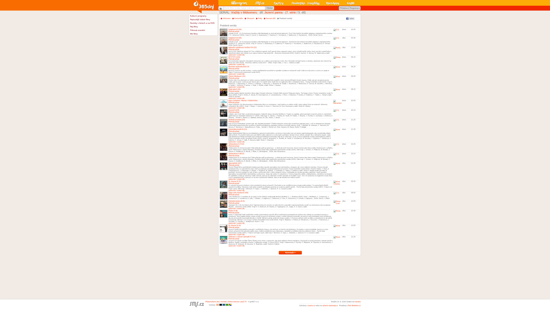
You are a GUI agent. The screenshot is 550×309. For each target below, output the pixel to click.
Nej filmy (194, 26)
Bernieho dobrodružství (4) (238, 67)
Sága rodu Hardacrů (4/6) (238, 193)
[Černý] (220, 305)
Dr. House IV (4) (234, 225)
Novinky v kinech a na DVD (202, 23)
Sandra (358, 302)
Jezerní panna (273, 12)
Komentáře (238, 18)
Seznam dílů (271, 18)
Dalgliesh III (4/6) (235, 38)
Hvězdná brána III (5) (236, 201)
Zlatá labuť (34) (234, 89)
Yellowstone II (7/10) (236, 144)
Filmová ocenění (197, 30)
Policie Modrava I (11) (236, 76)
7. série (291, 12)
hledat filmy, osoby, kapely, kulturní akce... (242, 8)
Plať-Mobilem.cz (354, 306)
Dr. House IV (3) (234, 181)
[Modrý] (223, 305)
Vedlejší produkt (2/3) (236, 120)
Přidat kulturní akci (212, 302)
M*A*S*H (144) (234, 57)
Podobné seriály (285, 18)
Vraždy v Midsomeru (244, 12)
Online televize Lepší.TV (237, 302)
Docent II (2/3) (233, 110)
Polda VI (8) (233, 211)
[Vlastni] (230, 305)
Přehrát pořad (233, 31)
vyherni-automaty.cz (330, 306)
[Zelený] (227, 305)
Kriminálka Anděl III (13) (237, 129)
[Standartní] (217, 305)
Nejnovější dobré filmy (200, 19)
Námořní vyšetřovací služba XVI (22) (242, 47)
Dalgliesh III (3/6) (235, 29)
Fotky (260, 18)
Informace (227, 18)
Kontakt (223, 302)
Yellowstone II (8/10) (236, 154)
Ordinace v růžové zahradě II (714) (241, 237)
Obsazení (250, 18)
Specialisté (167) (235, 163)
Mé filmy (194, 34)
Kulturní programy (198, 16)
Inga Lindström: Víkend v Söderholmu (243, 101)
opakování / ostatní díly (236, 55)
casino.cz (311, 306)
